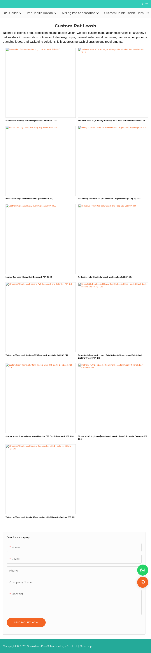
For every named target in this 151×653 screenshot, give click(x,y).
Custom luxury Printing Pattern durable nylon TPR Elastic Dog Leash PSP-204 (40, 436)
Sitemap (86, 646)
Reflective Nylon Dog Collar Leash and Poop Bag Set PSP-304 (105, 277)
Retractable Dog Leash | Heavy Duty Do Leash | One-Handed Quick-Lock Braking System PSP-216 (110, 356)
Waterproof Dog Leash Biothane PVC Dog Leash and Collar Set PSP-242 (37, 355)
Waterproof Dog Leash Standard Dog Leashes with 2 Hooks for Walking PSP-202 (41, 517)
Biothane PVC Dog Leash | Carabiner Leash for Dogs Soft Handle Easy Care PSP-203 (113, 437)
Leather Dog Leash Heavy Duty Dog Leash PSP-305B (29, 277)
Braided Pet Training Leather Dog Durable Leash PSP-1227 (31, 120)
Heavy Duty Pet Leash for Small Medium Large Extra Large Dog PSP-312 (109, 198)
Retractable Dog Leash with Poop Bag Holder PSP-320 (29, 198)
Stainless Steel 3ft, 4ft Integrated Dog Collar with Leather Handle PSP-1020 (111, 120)
